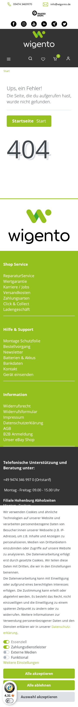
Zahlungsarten (16, 298)
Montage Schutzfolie (21, 340)
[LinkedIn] (44, 24)
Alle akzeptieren (39, 673)
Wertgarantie (15, 281)
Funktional (19, 657)
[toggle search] (30, 59)
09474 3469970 (22, 4)
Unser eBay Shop (18, 439)
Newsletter (13, 352)
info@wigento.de (60, 4)
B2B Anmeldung (18, 434)
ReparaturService (18, 275)
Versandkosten (16, 292)
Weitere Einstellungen (21, 662)
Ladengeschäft (16, 309)
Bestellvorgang (16, 346)
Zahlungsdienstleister (28, 647)
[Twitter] (64, 24)
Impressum (13, 417)
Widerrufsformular (20, 411)
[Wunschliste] (43, 59)
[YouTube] (34, 24)
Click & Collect (16, 303)
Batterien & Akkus (19, 357)
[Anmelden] (68, 59)
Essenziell (19, 641)
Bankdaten (13, 363)
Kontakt (10, 368)
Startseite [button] (23, 121)
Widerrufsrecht (17, 405)
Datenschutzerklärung (23, 422)
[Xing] (54, 24)
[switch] (9, 700)
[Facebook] (13, 24)
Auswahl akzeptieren (39, 696)
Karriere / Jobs (16, 286)
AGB (7, 428)
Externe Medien (24, 652)
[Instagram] (24, 24)
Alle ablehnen (39, 685)
